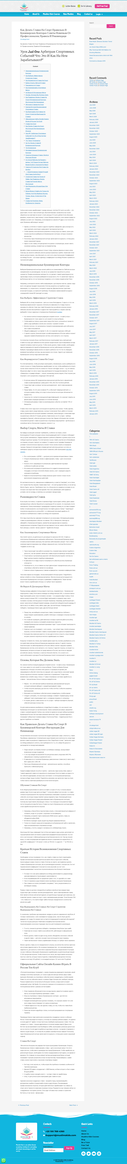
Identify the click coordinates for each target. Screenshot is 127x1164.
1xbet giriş (92, 495)
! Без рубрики (93, 434)
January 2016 (93, 379)
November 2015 (94, 385)
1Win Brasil (92, 445)
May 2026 (92, 111)
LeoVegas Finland (94, 600)
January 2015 (93, 414)
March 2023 (93, 198)
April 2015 (92, 405)
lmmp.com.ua (93, 611)
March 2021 (93, 259)
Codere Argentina (94, 547)
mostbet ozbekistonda (96, 652)
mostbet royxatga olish (96, 655)
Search (91, 23)
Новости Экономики (95, 748)
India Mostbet (93, 579)
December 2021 (94, 242)
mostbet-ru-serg (94, 667)
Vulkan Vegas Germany (96, 737)
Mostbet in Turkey (94, 644)
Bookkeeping (93, 536)
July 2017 (92, 326)
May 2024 (92, 157)
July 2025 (92, 140)
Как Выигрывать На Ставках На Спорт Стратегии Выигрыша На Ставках (35, 114)
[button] (102, 6)
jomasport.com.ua (94, 588)
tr (89, 722)
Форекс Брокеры (94, 751)
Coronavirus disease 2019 (97, 61)
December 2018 (94, 277)
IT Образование (94, 585)
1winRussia (92, 460)
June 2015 (92, 399)
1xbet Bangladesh (94, 483)
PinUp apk (92, 696)
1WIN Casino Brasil (95, 448)
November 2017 (94, 315)
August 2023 (93, 183)
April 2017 (92, 335)
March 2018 (93, 303)
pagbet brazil (93, 676)
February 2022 (93, 236)
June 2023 (92, 189)
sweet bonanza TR (95, 719)
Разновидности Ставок (33, 85)
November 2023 (94, 175)
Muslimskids (67, 1161)
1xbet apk (92, 463)
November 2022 (94, 210)
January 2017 (93, 344)
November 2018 (94, 280)
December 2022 (94, 207)
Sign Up (69, 1148)
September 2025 (94, 134)
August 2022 (93, 218)
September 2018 (94, 285)
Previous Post (23, 1105)
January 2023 (93, 204)
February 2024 (93, 166)
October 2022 (93, 213)
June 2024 (92, 154)
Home (26, 14)
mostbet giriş (93, 641)
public (91, 702)
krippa (91, 597)
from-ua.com (93, 571)
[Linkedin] (99, 1153)
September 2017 (94, 320)
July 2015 (92, 396)
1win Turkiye (93, 454)
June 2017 (92, 329)
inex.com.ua (93, 582)
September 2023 (94, 180)
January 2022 (93, 239)
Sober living (93, 711)
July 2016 (92, 361)
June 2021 (92, 253)
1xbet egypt (93, 492)
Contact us (88, 14)
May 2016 (92, 367)
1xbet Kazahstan (94, 498)
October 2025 (93, 131)
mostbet (59, 312)
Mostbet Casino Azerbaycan (98, 632)
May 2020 (92, 265)
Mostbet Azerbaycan (95, 629)
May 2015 (92, 402)
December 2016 (94, 347)
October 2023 (93, 178)
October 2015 (93, 388)
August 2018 (93, 288)
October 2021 (93, 248)
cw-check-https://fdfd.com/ (97, 47)
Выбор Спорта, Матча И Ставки (35, 83)
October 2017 (93, 318)
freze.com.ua (93, 568)
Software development (96, 714)
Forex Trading (93, 565)
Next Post (73, 1105)
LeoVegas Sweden (95, 609)
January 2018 (93, 309)
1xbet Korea (93, 501)
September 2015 (94, 390)
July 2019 (92, 271)
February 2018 (93, 306)
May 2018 (92, 297)
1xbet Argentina (94, 469)
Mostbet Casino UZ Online (97, 638)
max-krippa (92, 614)
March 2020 (93, 268)
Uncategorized (24, 39)
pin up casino (93, 687)
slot (90, 705)
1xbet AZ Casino (94, 472)
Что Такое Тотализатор (33, 140)
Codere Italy (93, 550)
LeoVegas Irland (94, 606)
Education (92, 553)
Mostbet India (93, 646)
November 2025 (94, 128)
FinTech (91, 562)
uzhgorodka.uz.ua (94, 728)
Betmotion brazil (94, 527)
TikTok (91, 80)
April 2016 (92, 370)
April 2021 (92, 256)
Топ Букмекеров (31, 148)
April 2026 (92, 113)
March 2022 (93, 233)
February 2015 (93, 411)
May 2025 (92, 145)
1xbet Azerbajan (94, 477)
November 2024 (94, 148)
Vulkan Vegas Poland (95, 740)
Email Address (48, 1147)
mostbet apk (93, 617)
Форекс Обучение (95, 754)
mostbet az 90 (93, 620)
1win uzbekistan (94, 457)
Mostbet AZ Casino (95, 623)
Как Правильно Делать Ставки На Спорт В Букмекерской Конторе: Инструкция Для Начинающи (36, 99)
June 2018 (92, 294)
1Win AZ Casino (94, 440)
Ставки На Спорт (31, 124)
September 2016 (94, 355)
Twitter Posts (93, 84)
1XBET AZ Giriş (94, 474)
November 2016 (94, 350)
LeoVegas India (94, 603)
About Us (35, 14)
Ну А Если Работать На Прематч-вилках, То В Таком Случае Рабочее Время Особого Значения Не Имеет (37, 162)
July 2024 (92, 151)
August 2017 (93, 323)
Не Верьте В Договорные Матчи (36, 92)
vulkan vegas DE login (96, 734)
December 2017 (94, 312)
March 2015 (93, 408)
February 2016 (93, 376)
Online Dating (93, 673)
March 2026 (93, 116)
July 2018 (92, 291)
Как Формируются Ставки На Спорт (37, 80)
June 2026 (92, 108)
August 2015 (93, 393)
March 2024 (93, 163)
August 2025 (93, 137)
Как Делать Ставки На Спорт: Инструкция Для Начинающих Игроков (35, 128)
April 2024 (92, 160)
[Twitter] (88, 1153)
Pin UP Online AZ (94, 693)
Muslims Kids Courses (51, 14)
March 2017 (93, 338)
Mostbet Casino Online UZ (97, 635)
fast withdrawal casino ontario (98, 559)
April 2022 (92, 230)
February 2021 (93, 262)
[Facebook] (83, 1153)
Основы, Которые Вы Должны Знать (37, 95)
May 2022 (92, 227)
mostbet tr (92, 658)
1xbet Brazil (93, 486)
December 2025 (94, 125)
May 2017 (92, 332)
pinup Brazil (93, 699)
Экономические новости (97, 757)
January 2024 (93, 169)
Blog (79, 14)
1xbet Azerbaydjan (95, 480)
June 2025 (92, 143)
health (91, 577)
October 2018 (93, 283)
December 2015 (94, 382)
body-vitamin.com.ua (95, 533)
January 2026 (93, 122)
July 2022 (92, 221)
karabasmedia (93, 591)
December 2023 (94, 172)
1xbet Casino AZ (94, 489)
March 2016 (93, 373)
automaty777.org (94, 515)
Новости (92, 746)
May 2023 (92, 192)
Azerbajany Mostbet (95, 521)
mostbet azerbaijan (95, 626)
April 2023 (92, 195)
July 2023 (92, 186)
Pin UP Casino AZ (94, 690)
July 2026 (92, 105)
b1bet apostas (93, 524)
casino (91, 542)
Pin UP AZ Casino (94, 679)
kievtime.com (93, 594)
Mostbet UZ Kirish (94, 664)
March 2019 (93, 274)
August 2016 (93, 358)
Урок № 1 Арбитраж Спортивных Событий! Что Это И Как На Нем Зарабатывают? (36, 136)
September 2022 (94, 215)
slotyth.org (92, 708)
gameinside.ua (93, 574)
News (91, 670)
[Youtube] (94, 1153)
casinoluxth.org (94, 544)
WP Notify (92, 82)
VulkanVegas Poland (95, 743)
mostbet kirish (93, 649)
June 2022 (92, 224)
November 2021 (94, 245)
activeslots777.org (95, 512)
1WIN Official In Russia (96, 451)
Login (98, 14)
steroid (91, 716)
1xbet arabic (93, 466)
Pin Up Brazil (93, 684)
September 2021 (94, 250)
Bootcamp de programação (97, 539)
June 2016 (92, 364)
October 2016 (93, 353)
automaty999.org (94, 518)
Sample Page (100, 80)
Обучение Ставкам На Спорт (35, 104)
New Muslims (68, 14)
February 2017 (93, 341)
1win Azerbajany (94, 442)
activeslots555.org (95, 509)
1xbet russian (93, 504)
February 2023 (93, 201)
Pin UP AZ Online (94, 681)
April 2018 (92, 300)
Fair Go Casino (93, 556)
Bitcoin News (93, 530)
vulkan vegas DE (94, 731)
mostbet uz (92, 661)
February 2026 (93, 119)
